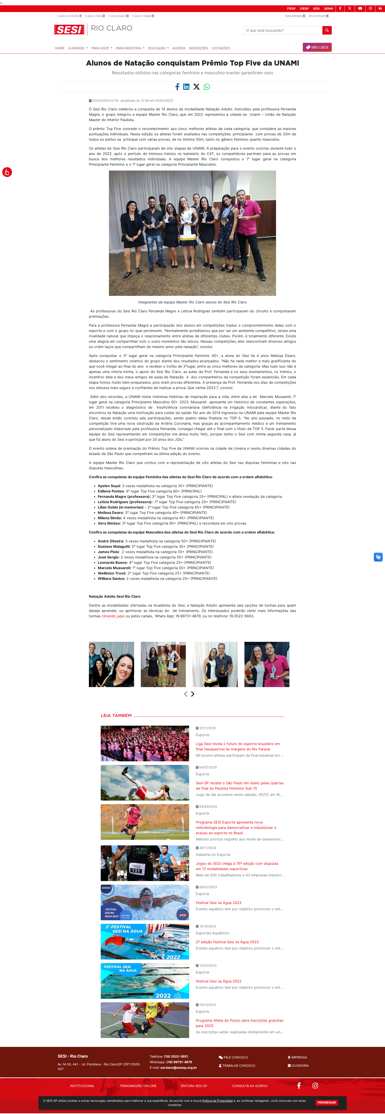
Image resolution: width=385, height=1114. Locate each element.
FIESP (291, 8)
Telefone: (169, 1056)
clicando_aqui (113, 616)
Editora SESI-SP (194, 1086)
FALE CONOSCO (235, 1057)
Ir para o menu (94, 15)
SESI (316, 8)
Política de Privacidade (217, 1100)
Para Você (101, 48)
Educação (157, 48)
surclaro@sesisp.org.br (178, 1067)
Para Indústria (129, 48)
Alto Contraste (318, 15)
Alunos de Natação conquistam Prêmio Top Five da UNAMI (192, 63)
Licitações (221, 48)
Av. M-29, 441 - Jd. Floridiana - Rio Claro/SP (99, 1066)
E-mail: (173, 1067)
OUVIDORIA (300, 1065)
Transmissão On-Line (138, 1086)
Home (59, 48)
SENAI (328, 8)
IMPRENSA (298, 1057)
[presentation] (186, 694)
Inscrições (198, 48)
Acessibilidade (295, 15)
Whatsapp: (171, 1062)
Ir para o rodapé (143, 15)
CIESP (304, 8)
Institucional (82, 1086)
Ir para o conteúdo (69, 15)
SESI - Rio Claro (73, 1056)
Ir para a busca (118, 15)
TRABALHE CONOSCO (238, 1065)
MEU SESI (319, 47)
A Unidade (76, 48)
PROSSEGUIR (327, 1102)
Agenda (178, 48)
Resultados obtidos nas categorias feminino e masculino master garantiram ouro (192, 72)
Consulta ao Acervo (250, 1086)
